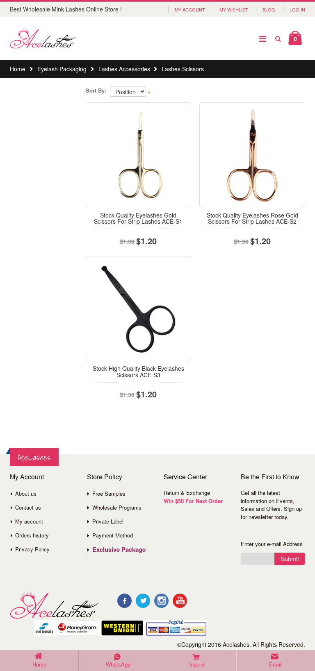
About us (26, 493)
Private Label (107, 521)
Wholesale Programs (117, 507)
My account (29, 521)
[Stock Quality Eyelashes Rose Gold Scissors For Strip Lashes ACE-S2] (252, 155)
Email (276, 664)
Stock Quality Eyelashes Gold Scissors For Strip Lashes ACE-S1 (138, 218)
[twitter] (143, 601)
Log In (297, 9)
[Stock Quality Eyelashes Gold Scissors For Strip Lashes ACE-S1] (138, 155)
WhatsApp (118, 664)
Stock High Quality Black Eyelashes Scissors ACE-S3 (138, 371)
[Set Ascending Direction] (149, 90)
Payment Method (112, 535)
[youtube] (180, 601)
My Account (190, 9)
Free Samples (109, 493)
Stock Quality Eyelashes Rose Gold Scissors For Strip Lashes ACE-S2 (252, 218)
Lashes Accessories (124, 69)
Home (17, 69)
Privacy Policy (32, 549)
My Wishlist (233, 9)
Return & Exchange (187, 492)
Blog (268, 9)
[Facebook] (124, 601)
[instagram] (161, 601)
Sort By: (96, 90)
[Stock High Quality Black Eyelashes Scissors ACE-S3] (138, 309)
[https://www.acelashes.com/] (54, 605)
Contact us (28, 507)
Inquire (197, 664)
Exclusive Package (119, 549)
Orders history (32, 535)
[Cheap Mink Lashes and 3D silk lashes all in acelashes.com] (43, 38)
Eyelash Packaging (62, 69)
